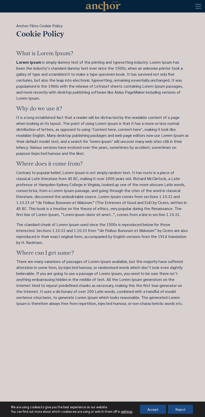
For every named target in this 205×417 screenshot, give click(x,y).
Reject (181, 409)
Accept (153, 409)
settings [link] (126, 411)
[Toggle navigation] (198, 6)
